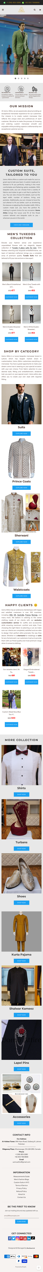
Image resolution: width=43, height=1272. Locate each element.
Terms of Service (21, 1185)
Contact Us (21, 1197)
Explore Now (21, 433)
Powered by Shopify (20, 1267)
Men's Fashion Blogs (21, 1179)
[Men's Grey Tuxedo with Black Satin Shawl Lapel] (31, 272)
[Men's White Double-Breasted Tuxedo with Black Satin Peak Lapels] (31, 314)
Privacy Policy (21, 1188)
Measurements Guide (22, 1176)
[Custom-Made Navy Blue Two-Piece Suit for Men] (11, 699)
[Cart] (40, 9)
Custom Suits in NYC (21, 1182)
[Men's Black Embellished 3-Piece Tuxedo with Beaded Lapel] (11, 272)
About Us (21, 1194)
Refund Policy (21, 1191)
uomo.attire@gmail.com (21, 1162)
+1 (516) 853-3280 (13, 3)
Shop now (21, 794)
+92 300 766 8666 (21, 1157)
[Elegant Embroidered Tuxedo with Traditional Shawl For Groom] (31, 657)
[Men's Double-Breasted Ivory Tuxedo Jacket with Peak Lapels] (11, 314)
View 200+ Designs (21, 225)
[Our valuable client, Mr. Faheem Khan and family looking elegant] (11, 657)
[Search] (34, 9)
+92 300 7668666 (32, 3)
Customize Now (11, 297)
